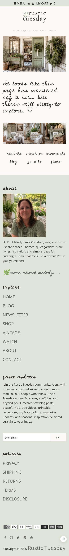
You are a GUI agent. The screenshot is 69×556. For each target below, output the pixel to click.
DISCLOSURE (15, 499)
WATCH (10, 341)
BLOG (8, 306)
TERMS (9, 490)
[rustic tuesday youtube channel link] (34, 145)
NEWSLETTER (15, 315)
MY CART (45, 3)
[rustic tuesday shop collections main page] (55, 135)
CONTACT (12, 359)
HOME (9, 297)
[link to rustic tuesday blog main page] (13, 145)
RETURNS (12, 481)
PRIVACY (11, 463)
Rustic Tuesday (46, 548)
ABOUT (10, 350)
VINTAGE (11, 333)
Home (16, 30)
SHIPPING (12, 472)
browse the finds (55, 157)
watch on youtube (34, 157)
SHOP (8, 324)
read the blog (14, 157)
